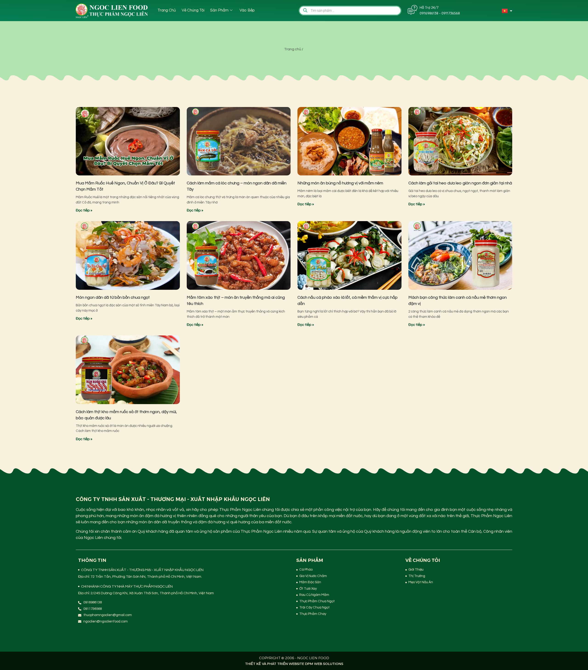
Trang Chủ (167, 10)
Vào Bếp (247, 10)
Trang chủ (292, 49)
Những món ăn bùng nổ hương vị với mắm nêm (340, 183)
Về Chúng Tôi (193, 10)
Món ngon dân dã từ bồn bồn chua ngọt (113, 297)
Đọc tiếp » (84, 210)
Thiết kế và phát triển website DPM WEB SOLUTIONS (294, 664)
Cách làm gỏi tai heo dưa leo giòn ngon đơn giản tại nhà (460, 183)
